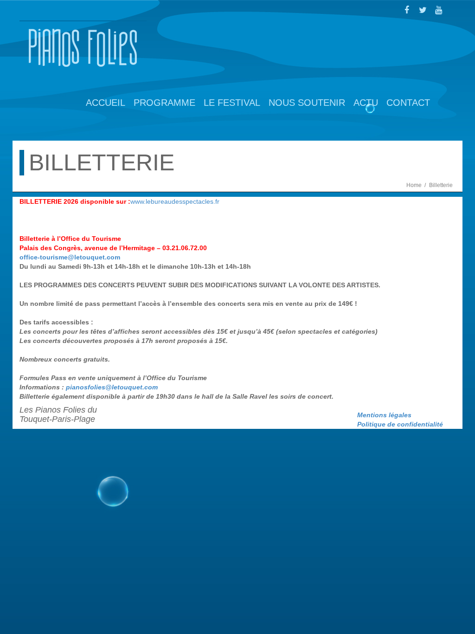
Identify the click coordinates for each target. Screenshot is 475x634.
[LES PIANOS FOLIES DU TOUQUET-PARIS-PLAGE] (83, 48)
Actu (365, 102)
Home (414, 185)
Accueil (105, 102)
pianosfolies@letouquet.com (112, 387)
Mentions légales (384, 415)
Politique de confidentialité (400, 424)
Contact (408, 102)
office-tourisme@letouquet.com (69, 257)
